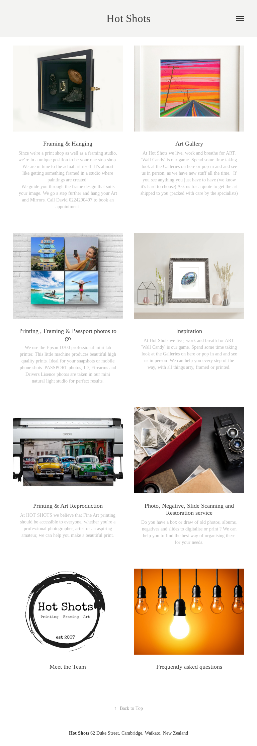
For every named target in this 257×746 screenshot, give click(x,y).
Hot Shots (128, 18)
